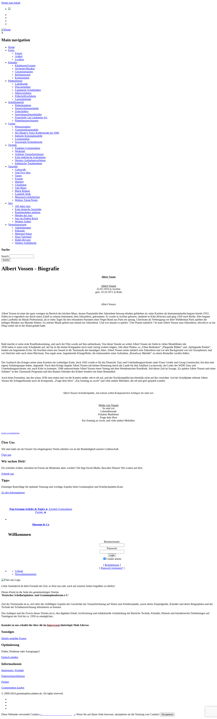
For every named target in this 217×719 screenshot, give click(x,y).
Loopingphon (22, 138)
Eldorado (20, 230)
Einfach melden (9, 657)
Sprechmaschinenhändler (28, 114)
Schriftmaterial (16, 102)
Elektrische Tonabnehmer (28, 163)
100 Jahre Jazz (23, 206)
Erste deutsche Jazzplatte (28, 209)
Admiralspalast (23, 227)
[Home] (6, 29)
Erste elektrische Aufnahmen (30, 157)
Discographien (23, 86)
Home (11, 47)
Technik (12, 145)
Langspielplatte (23, 99)
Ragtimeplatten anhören (27, 212)
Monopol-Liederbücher (27, 197)
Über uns (6, 454)
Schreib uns (7, 473)
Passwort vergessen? (112, 568)
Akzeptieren (167, 714)
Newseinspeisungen (25, 574)
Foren (11, 50)
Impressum (53, 625)
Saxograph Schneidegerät (28, 142)
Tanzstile (13, 166)
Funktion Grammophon (27, 148)
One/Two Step (23, 172)
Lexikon (19, 59)
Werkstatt (20, 151)
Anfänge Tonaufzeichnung (29, 154)
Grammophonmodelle (26, 129)
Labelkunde (21, 83)
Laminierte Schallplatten (28, 90)
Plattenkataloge (23, 105)
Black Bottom (22, 190)
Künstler (12, 62)
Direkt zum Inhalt (10, 2)
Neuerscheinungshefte (27, 108)
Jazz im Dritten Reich (26, 218)
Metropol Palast (23, 233)
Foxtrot (19, 178)
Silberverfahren (23, 93)
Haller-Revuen (23, 239)
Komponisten (22, 77)
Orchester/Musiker (25, 68)
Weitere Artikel (23, 221)
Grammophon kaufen (12, 687)
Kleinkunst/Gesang (25, 65)
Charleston (20, 184)
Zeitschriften (21, 111)
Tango (18, 175)
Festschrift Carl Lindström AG (31, 117)
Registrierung (112, 565)
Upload (19, 571)
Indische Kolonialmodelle (28, 135)
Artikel (18, 56)
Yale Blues (20, 187)
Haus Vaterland (23, 236)
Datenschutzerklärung (13, 676)
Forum (18, 53)
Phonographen (23, 126)
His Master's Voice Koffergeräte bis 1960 (37, 132)
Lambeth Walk (23, 194)
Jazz (10, 203)
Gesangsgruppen (24, 71)
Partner (5, 681)
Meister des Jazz (23, 215)
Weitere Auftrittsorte (25, 242)
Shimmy (19, 181)
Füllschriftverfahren (25, 96)
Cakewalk (20, 169)
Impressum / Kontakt (12, 670)
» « (58, 714)
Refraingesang (22, 74)
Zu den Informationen (13, 492)
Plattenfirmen (15, 80)
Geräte (11, 123)
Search (5, 256)
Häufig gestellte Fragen (13, 638)
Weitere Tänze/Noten (26, 200)
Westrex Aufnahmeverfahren (30, 160)
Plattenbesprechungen (26, 120)
